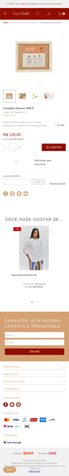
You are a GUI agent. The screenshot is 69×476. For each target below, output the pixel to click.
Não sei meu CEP (57, 183)
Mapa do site (34, 471)
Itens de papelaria (30, 22)
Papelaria (15, 22)
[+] (19, 147)
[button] (60, 125)
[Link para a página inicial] (6, 22)
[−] (5, 147)
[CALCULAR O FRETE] (38, 182)
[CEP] (16, 180)
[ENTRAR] (48, 13)
